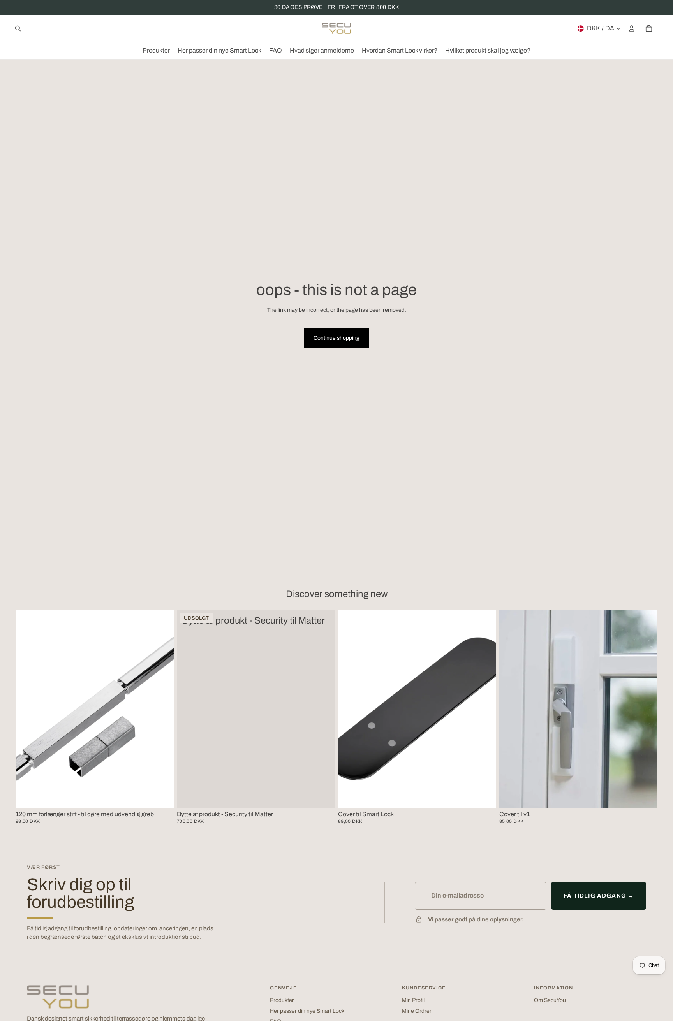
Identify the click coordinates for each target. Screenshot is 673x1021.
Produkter (282, 1000)
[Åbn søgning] (17, 28)
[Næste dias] (484, 708)
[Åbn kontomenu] (631, 28)
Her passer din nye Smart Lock (307, 1011)
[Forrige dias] (349, 708)
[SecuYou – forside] (58, 997)
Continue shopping (336, 338)
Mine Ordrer (417, 1011)
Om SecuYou (550, 1000)
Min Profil (413, 1000)
